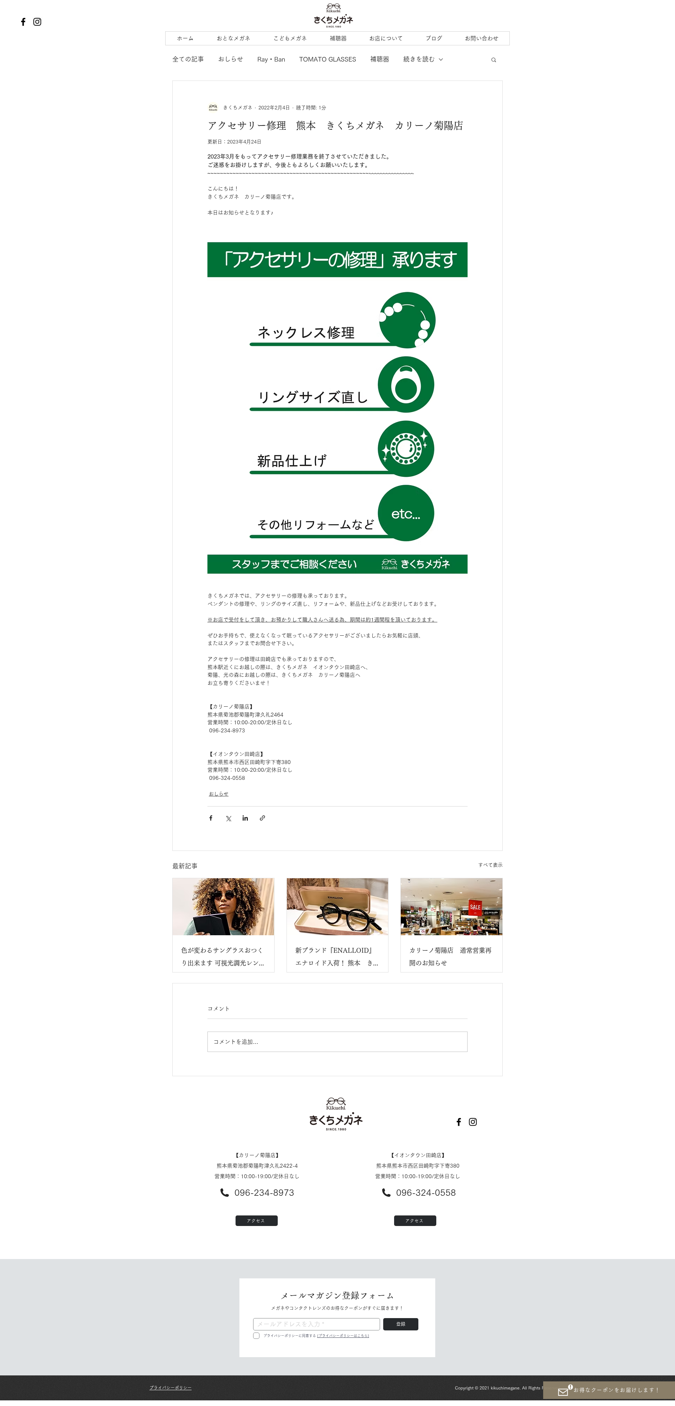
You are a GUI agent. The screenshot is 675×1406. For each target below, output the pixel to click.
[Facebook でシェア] (210, 818)
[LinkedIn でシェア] (245, 818)
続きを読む (419, 59)
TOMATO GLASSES (327, 59)
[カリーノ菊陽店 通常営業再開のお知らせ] (451, 906)
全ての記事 (188, 59)
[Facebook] (23, 22)
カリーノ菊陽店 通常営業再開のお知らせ (450, 956)
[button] (493, 59)
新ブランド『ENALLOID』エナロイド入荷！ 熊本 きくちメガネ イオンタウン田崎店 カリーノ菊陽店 (337, 958)
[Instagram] (37, 22)
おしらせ (230, 59)
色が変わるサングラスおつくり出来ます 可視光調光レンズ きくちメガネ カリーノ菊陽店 (223, 958)
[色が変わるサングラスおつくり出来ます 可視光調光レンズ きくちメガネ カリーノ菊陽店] (223, 906)
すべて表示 (490, 864)
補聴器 (379, 59)
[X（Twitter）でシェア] (228, 818)
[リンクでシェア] (262, 818)
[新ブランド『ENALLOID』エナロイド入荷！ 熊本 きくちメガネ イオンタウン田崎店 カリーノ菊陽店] (337, 906)
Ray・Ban (271, 59)
